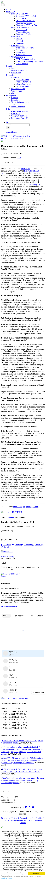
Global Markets (17, 45)
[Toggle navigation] (2, 5)
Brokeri (19, 39)
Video (13, 104)
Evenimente (16, 73)
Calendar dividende (24, 23)
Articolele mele (22, 86)
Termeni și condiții (27, 818)
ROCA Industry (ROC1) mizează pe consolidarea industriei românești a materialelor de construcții (21, 770)
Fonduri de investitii (19, 27)
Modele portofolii (18, 107)
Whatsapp (39, 545)
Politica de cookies (6, 879)
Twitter (18, 545)
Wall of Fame (16, 91)
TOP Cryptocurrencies (25, 59)
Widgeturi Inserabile (19, 116)
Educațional (11, 95)
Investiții (10, 11)
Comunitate (11, 75)
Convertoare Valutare (19, 111)
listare (35, 506)
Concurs (14, 98)
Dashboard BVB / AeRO (26, 25)
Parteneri (15, 818)
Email (6, 547)
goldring (29, 506)
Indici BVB (21, 18)
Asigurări (20, 43)
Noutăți (9, 66)
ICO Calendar (22, 64)
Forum (3, 576)
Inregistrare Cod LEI (19, 118)
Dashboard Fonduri (24, 34)
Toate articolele (22, 79)
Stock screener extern (25, 48)
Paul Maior (10, 517)
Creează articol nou (24, 84)
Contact (23, 823)
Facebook (7, 545)
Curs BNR (15, 113)
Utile (8, 109)
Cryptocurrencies (18, 57)
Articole (14, 77)
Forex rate (20, 52)
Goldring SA (35, 184)
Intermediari (16, 36)
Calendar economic (24, 55)
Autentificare (11, 132)
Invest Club (25, 168)
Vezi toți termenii (8, 606)
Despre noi (5, 818)
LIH (19, 158)
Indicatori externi (23, 50)
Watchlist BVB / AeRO (25, 21)
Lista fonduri (21, 30)
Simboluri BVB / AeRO (26, 16)
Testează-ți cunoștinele (20, 102)
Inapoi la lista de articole (13, 138)
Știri (13, 68)
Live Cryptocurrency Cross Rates (29, 61)
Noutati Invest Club (19, 70)
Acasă (8, 9)
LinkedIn (28, 545)
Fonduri (19, 41)
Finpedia (14, 100)
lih (24, 506)
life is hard (17, 506)
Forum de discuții (18, 89)
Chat (13, 93)
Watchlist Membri (23, 82)
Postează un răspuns (9, 556)
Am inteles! (36, 873)
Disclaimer (38, 820)
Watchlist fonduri (23, 32)
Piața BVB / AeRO (19, 14)
